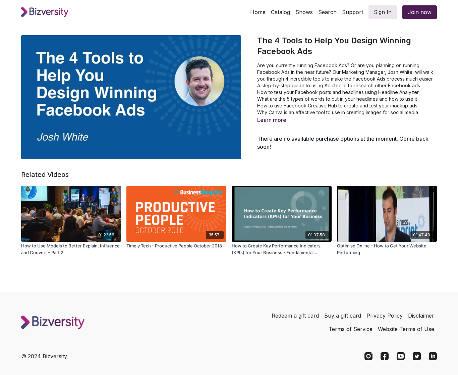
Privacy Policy (384, 315)
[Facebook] (385, 356)
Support (352, 12)
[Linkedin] (433, 356)
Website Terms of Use (406, 329)
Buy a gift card (342, 315)
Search (327, 12)
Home (258, 12)
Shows (304, 12)
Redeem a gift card (295, 315)
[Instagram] (368, 356)
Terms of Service (351, 329)
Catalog (280, 12)
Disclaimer (421, 315)
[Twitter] (417, 356)
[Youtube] (401, 356)
